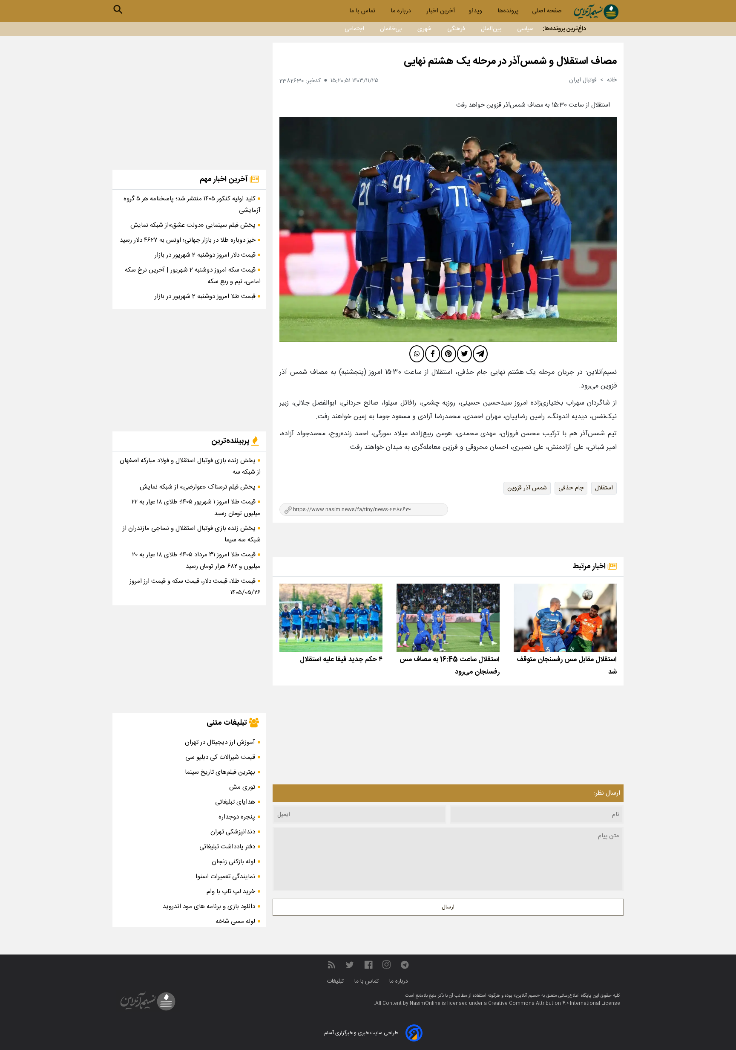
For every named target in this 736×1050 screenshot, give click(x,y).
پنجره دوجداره (236, 817)
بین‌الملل (491, 29)
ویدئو (476, 11)
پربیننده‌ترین (231, 441)
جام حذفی (571, 488)
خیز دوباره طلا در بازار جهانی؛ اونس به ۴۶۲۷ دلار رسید (188, 240)
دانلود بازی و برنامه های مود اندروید (209, 906)
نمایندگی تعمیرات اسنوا (225, 876)
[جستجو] (118, 9)
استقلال (604, 488)
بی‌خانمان (391, 29)
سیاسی (525, 29)
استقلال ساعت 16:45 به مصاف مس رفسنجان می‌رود (450, 666)
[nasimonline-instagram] (386, 965)
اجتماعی (354, 29)
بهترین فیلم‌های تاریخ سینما (220, 772)
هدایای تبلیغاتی (235, 802)
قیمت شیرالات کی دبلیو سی (220, 757)
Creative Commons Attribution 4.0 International (544, 1003)
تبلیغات (336, 981)
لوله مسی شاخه (235, 921)
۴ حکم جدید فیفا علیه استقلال (341, 659)
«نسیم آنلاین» (526, 996)
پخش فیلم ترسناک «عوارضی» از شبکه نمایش (198, 487)
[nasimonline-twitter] (349, 965)
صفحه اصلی (547, 11)
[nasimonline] (368, 965)
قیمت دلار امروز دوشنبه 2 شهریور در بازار (206, 255)
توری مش (242, 787)
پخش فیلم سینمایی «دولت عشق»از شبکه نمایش (193, 225)
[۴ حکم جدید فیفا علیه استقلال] (330, 618)
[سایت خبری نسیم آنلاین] (596, 11)
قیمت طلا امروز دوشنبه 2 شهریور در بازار (206, 296)
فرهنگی (456, 29)
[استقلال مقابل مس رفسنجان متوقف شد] (565, 618)
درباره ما (402, 11)
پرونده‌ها (507, 11)
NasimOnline (425, 1003)
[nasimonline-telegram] (404, 965)
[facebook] (432, 353)
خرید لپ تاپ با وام (231, 891)
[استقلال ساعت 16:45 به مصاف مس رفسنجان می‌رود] (448, 618)
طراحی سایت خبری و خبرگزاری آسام (361, 1033)
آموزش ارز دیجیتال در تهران (220, 742)
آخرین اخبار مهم (225, 179)
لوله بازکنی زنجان (233, 861)
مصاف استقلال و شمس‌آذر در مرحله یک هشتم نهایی (510, 61)
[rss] (331, 965)
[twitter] (464, 353)
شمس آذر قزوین (527, 488)
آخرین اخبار (440, 11)
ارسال (448, 907)
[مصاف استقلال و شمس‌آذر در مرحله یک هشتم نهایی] (448, 229)
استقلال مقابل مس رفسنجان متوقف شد (567, 666)
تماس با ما (363, 11)
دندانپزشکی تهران (232, 832)
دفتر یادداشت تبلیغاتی (227, 847)
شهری (424, 29)
